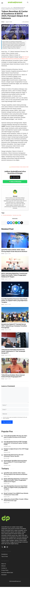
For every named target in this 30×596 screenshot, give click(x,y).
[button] (27, 2)
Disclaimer (4, 574)
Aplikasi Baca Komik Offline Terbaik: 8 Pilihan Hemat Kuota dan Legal (16, 499)
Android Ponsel (4, 7)
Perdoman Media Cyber (7, 572)
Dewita (2, 253)
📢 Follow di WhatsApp (15, 181)
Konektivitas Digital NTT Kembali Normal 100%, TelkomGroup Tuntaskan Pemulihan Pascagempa (14, 325)
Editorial (3, 566)
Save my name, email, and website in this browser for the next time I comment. (15, 418)
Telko (12, 7)
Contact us (4, 568)
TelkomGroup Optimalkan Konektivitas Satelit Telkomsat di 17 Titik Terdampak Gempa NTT (13, 351)
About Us (3, 563)
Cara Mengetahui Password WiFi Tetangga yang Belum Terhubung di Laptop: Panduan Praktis (15, 443)
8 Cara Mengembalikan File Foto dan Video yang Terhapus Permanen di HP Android (15, 436)
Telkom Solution (16, 215)
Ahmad (2, 21)
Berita (9, 7)
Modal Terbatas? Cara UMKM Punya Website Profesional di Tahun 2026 (16, 494)
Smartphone (4, 554)
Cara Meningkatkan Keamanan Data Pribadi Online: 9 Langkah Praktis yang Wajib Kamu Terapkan (14, 300)
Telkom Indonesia (7, 215)
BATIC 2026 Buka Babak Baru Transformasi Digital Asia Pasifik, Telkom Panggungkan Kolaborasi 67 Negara (14, 275)
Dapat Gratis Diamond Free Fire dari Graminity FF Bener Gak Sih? (13, 455)
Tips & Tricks (4, 556)
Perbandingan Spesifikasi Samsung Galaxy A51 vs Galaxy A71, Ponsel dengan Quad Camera (15, 462)
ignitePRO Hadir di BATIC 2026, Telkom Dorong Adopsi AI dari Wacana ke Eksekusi (15, 473)
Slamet (2, 304)
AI (1, 215)
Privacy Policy (4, 570)
